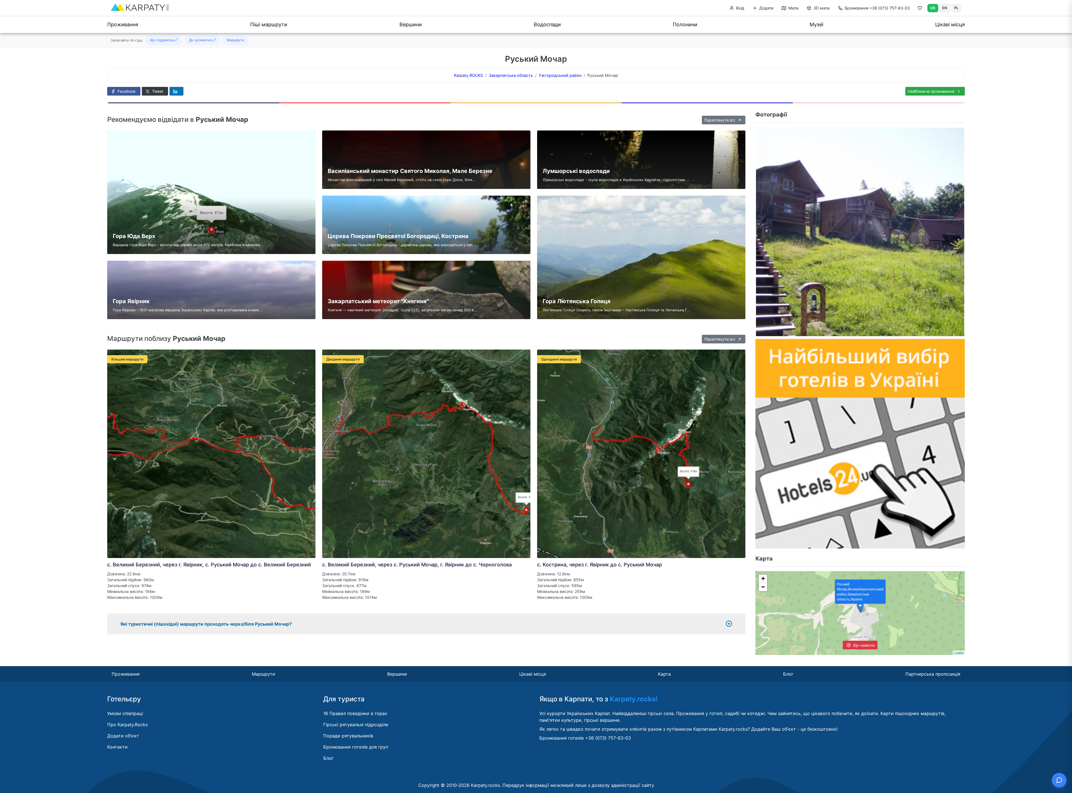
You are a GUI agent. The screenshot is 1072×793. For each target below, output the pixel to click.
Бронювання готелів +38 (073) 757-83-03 (585, 738)
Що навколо (863, 645)
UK (932, 8)
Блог (788, 674)
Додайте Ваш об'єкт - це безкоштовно (793, 729)
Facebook (126, 91)
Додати (765, 8)
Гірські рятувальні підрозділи (355, 724)
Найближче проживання (932, 91)
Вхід (739, 8)
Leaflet (958, 652)
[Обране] (920, 9)
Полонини (685, 24)
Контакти (117, 747)
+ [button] (763, 578)
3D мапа (821, 8)
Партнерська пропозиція (932, 674)
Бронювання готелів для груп (355, 747)
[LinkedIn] (176, 91)
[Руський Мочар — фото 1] (860, 232)
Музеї (816, 24)
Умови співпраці (125, 713)
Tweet (157, 91)
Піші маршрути (268, 24)
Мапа (792, 8)
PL (956, 8)
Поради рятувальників (348, 736)
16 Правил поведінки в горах (355, 713)
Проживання (122, 24)
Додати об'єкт (123, 736)
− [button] (763, 586)
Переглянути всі (720, 120)
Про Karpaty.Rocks (127, 724)
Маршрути (235, 40)
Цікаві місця (950, 24)
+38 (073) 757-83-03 (877, 8)
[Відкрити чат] (1059, 780)
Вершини (410, 24)
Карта (664, 674)
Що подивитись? (164, 40)
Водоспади (547, 24)
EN (944, 8)
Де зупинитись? (202, 40)
